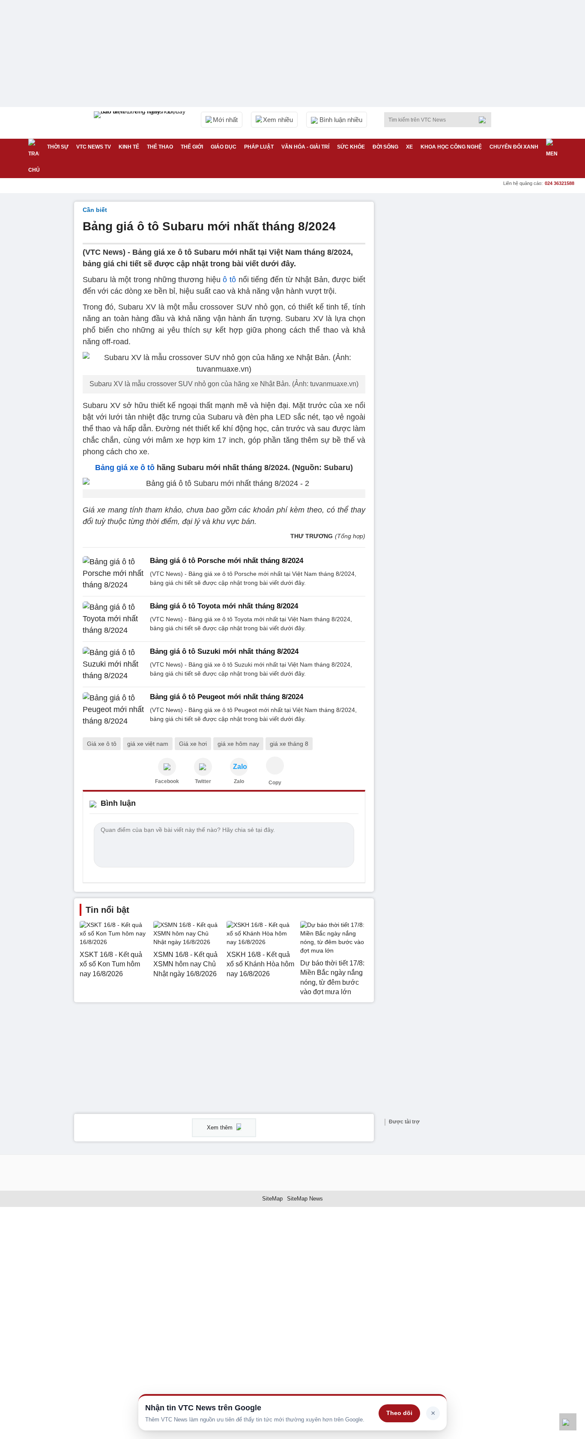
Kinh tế (129, 147)
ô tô (229, 279)
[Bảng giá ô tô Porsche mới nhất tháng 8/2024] (114, 573)
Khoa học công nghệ (451, 147)
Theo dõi (399, 1412)
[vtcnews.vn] (167, 767)
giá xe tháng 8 (289, 743)
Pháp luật (259, 147)
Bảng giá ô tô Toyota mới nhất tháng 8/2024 (224, 606)
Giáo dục (223, 147)
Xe (409, 147)
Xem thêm (220, 1127)
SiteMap (272, 1198)
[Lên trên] (567, 1421)
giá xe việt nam (147, 743)
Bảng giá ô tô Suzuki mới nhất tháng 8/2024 (224, 651)
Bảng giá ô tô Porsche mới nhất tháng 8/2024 (226, 561)
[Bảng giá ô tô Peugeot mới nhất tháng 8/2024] (114, 709)
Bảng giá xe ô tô (125, 467)
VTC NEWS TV (93, 147)
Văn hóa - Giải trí (305, 147)
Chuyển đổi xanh (513, 147)
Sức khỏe (351, 147)
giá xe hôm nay (238, 743)
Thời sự (58, 147)
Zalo (239, 781)
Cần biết (95, 209)
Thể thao (160, 147)
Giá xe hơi (193, 743)
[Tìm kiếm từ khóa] (484, 119)
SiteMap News (305, 1198)
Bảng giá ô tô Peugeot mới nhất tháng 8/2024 (226, 697)
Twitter (203, 781)
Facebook (167, 781)
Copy (275, 783)
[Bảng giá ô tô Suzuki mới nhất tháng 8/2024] (114, 664)
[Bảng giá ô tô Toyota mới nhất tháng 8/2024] (114, 619)
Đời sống (385, 147)
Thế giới (192, 147)
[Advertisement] (446, 330)
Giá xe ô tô (101, 743)
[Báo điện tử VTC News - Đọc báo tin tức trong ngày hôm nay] (141, 123)
